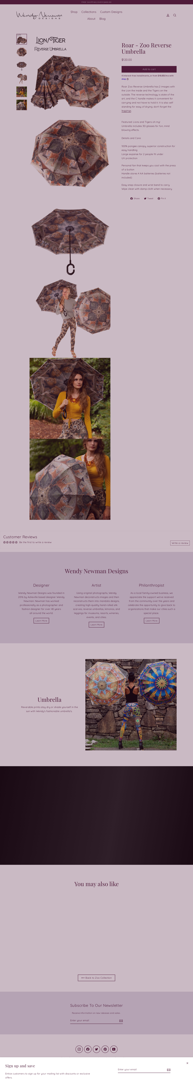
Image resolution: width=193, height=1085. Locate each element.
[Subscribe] (168, 1069)
